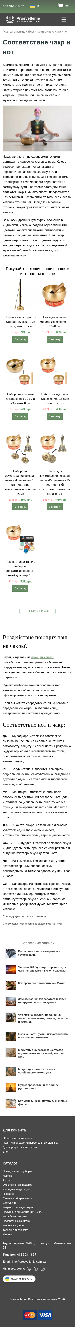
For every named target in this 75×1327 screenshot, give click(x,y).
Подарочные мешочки (16, 1220)
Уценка (7, 1234)
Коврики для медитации (18, 1207)
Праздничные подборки (17, 1171)
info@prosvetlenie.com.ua (29, 1261)
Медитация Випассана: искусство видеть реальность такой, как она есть (41, 1053)
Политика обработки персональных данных (30, 1142)
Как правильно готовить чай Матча (41, 983)
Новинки (8, 1175)
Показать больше (37, 610)
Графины (8, 1193)
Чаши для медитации (16, 1189)
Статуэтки (9, 1202)
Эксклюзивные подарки (17, 1184)
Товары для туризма (15, 1229)
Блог (31, 31)
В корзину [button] (20, 339)
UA (38, 6)
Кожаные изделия (14, 1225)
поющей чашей (42, 657)
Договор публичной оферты (20, 1147)
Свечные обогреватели (17, 1198)
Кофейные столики (15, 1216)
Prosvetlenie (28, 18)
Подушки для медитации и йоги (22, 1211)
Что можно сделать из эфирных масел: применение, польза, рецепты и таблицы (43, 1018)
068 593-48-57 (13, 6)
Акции (6, 1180)
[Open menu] (63, 20)
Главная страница (14, 31)
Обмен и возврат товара (18, 1138)
